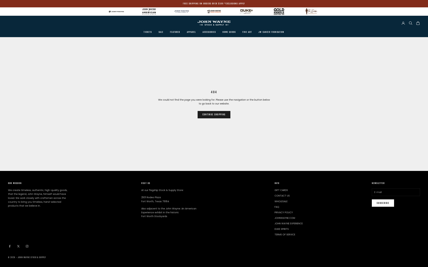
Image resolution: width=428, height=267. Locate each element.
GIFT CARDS (281, 190)
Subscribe (383, 203)
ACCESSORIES (209, 32)
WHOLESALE (281, 201)
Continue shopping (214, 114)
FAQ (277, 207)
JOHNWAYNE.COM (285, 218)
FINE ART (247, 32)
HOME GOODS (229, 32)
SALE (161, 32)
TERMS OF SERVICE (285, 234)
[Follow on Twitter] (18, 246)
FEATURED (175, 32)
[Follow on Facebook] (9, 246)
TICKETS (148, 32)
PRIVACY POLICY (284, 212)
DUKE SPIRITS (282, 229)
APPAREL (191, 32)
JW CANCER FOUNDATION (271, 32)
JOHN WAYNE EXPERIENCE (289, 223)
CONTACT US (282, 195)
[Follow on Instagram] (27, 246)
